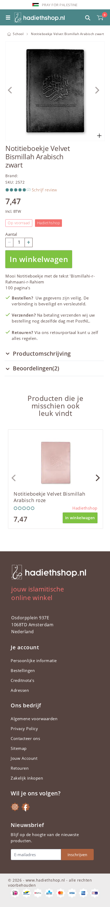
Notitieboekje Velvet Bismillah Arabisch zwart (67, 34)
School (18, 34)
